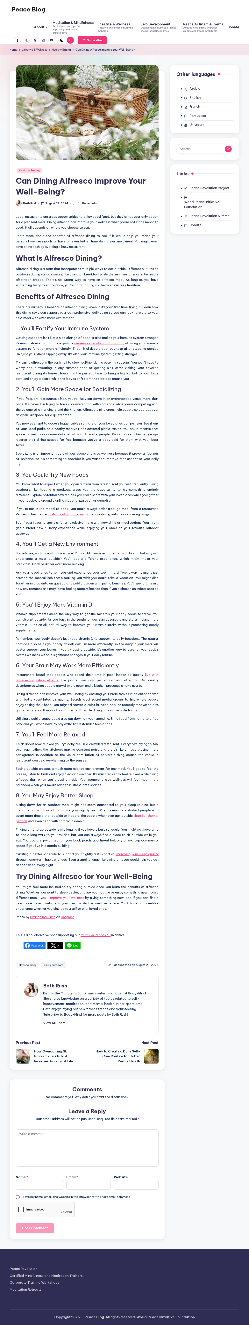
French (194, 106)
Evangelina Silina (42, 917)
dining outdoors (53, 964)
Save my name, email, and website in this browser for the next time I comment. (77, 1197)
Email (72, 1177)
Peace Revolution (23, 1269)
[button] (92, 40)
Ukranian (196, 124)
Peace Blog (28, 9)
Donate (195, 225)
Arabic (194, 88)
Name (22, 1177)
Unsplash (67, 917)
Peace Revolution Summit (209, 216)
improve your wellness (66, 898)
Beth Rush (55, 986)
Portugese (197, 116)
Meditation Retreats (25, 1289)
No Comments (87, 203)
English (195, 98)
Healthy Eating (29, 170)
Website (121, 1177)
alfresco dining (28, 964)
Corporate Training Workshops (34, 1282)
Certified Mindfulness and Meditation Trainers (46, 1276)
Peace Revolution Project (209, 188)
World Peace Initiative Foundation (201, 204)
